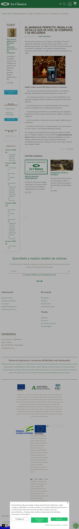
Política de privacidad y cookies (56, 525)
